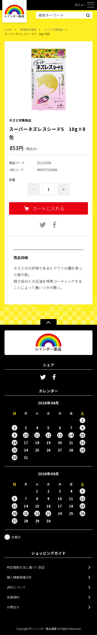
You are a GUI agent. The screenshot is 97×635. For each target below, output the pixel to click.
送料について (16, 587)
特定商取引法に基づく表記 (26, 567)
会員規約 (13, 597)
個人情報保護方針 (19, 577)
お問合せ (13, 607)
